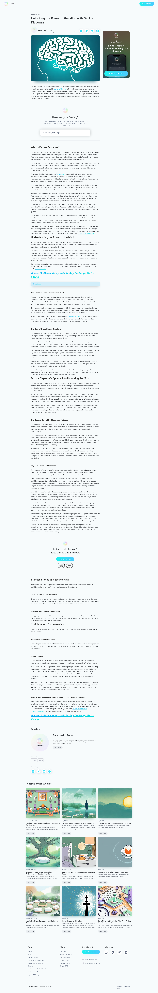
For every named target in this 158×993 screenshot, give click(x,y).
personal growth (40, 269)
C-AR (118, 988)
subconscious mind (75, 317)
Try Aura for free (147, 3)
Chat (36, 986)
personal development (86, 234)
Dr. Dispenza (60, 174)
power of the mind (60, 89)
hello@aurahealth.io (46, 986)
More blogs (57, 747)
